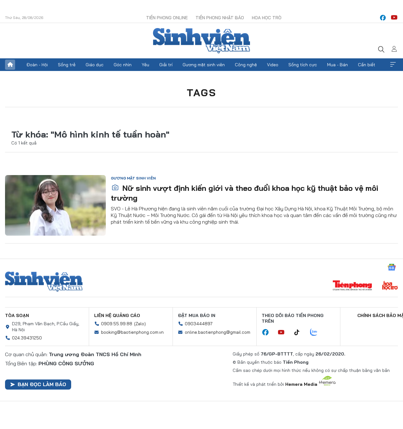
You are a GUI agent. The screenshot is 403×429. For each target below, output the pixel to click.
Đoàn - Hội (37, 65)
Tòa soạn (17, 315)
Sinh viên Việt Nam (43, 282)
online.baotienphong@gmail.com (217, 332)
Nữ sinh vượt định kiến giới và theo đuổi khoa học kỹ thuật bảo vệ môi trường (244, 193)
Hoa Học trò (266, 18)
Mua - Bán (337, 65)
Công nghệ (246, 65)
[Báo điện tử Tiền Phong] (352, 286)
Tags (201, 92)
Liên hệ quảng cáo (117, 315)
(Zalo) (140, 323)
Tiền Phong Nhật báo (220, 18)
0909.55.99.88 (116, 323)
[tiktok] (300, 332)
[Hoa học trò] (390, 286)
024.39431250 (27, 338)
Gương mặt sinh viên (204, 65)
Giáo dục (95, 65)
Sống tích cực (302, 65)
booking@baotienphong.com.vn (132, 332)
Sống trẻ (67, 65)
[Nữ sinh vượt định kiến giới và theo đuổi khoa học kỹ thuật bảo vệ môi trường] (55, 205)
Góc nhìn (123, 65)
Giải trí (166, 65)
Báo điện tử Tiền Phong (201, 40)
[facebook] (383, 18)
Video (272, 65)
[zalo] (317, 332)
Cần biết (366, 65)
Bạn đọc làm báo (42, 384)
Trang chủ (10, 65)
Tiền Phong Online (167, 18)
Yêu (145, 65)
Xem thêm (393, 65)
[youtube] (394, 18)
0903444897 (199, 323)
